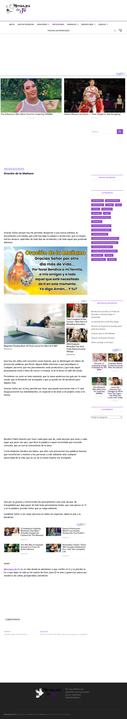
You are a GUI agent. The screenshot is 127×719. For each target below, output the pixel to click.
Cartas (109, 205)
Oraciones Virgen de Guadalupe (104, 243)
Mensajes (71, 24)
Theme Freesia (33, 714)
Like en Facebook (26, 24)
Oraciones (42, 24)
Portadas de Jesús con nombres (104, 251)
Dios (118, 205)
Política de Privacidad (58, 30)
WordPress (43, 714)
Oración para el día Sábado (103, 333)
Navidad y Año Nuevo (101, 217)
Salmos (102, 24)
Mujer (107, 213)
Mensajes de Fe (12, 569)
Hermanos (107, 209)
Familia (95, 209)
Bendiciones (97, 200)
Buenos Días (87, 24)
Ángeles (112, 259)
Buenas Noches (112, 200)
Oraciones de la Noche (101, 230)
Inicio (12, 24)
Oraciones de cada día (101, 226)
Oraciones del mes (99, 234)
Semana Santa (98, 259)
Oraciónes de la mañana (14, 168)
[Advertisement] (78, 9)
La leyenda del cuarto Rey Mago (105, 321)
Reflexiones (58, 24)
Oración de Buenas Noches (102, 338)
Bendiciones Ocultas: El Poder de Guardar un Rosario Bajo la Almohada (105, 314)
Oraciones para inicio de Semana (105, 238)
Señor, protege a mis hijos (102, 342)
